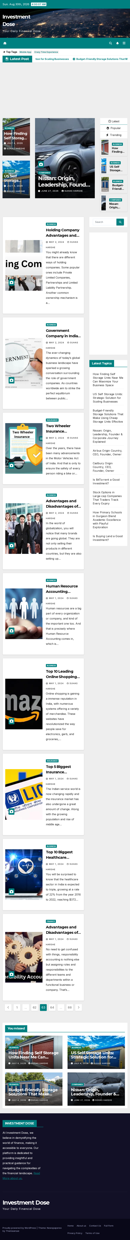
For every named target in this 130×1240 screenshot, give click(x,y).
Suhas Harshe (16, 148)
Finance (51, 921)
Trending (115, 135)
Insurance (52, 420)
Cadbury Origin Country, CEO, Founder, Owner (103, 467)
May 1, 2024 (56, 598)
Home (71, 1225)
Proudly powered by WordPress (20, 1228)
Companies (115, 200)
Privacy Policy (75, 1233)
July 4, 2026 (15, 143)
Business (9, 128)
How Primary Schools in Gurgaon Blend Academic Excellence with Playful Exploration (107, 520)
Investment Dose (26, 1202)
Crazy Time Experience (46, 52)
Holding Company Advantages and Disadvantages (62, 235)
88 (70, 1007)
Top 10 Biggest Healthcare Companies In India (63, 857)
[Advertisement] (65, 87)
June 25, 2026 (50, 191)
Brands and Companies (50, 173)
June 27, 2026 (82, 1100)
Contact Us (95, 1225)
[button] (110, 43)
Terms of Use (92, 1233)
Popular (115, 128)
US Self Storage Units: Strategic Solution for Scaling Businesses (108, 397)
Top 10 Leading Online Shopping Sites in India (61, 676)
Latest (115, 121)
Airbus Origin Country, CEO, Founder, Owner (59, 185)
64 (52, 1007)
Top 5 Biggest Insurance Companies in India (63, 772)
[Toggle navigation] (124, 43)
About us (81, 1225)
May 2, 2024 (57, 242)
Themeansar (12, 1231)
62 (34, 1007)
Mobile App (25, 52)
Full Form (108, 1225)
